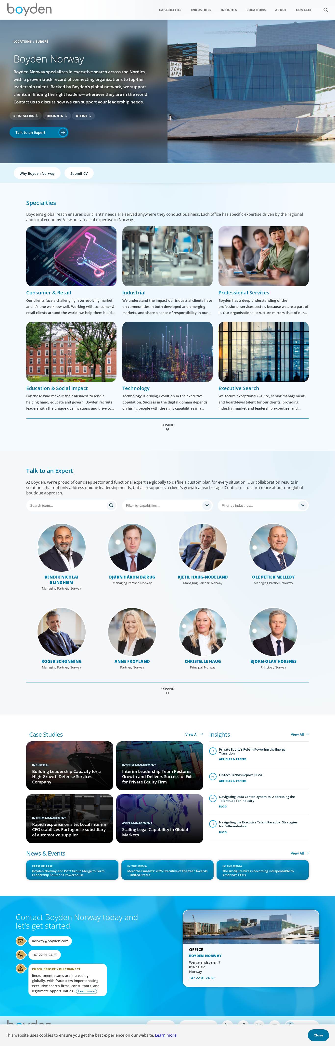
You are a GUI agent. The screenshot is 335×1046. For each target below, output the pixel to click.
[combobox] (167, 505)
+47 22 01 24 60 (44, 954)
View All (191, 734)
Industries (201, 10)
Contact (304, 10)
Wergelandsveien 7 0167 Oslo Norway (204, 967)
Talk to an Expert (30, 132)
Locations (256, 10)
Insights (229, 10)
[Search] (71, 505)
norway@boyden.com (50, 941)
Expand (167, 425)
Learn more (166, 1035)
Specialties (23, 115)
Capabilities (170, 10)
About (281, 10)
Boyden (29, 10)
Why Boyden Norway (37, 173)
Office (81, 115)
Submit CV (79, 173)
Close (318, 1035)
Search (325, 9)
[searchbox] (163, 505)
